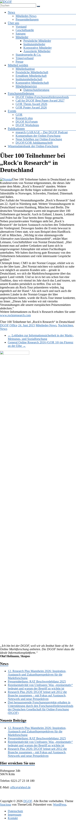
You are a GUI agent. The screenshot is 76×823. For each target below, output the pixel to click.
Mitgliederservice (26, 86)
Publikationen (16, 128)
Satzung (21, 33)
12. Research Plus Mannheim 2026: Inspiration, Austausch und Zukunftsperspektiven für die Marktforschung (37, 674)
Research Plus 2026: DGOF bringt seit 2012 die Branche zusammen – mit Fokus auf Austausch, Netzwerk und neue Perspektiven (37, 695)
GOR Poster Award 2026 (31, 107)
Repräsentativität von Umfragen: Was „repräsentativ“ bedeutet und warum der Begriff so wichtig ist (40, 686)
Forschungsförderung (21, 93)
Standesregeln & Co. (28, 54)
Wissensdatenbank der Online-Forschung (33, 146)
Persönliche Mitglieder (37, 40)
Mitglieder (22, 37)
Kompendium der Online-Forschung (38, 135)
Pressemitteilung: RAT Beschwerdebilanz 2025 (37, 681)
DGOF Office (8, 325)
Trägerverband (25, 58)
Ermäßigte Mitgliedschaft (31, 75)
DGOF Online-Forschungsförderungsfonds (42, 97)
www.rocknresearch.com (15, 315)
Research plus (24, 118)
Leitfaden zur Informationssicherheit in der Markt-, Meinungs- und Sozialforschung (41, 337)
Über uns (13, 23)
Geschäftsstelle (25, 30)
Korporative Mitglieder (37, 47)
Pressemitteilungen (27, 19)
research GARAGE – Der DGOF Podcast (42, 132)
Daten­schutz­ (15, 811)
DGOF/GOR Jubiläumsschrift (34, 142)
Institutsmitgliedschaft (29, 79)
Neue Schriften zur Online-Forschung (39, 139)
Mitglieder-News (26, 16)
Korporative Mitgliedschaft (32, 82)
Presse (19, 61)
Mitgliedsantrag (25, 68)
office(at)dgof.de (20, 787)
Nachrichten (65, 325)
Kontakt (13, 818)
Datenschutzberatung (36, 90)
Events (12, 111)
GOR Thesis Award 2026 (31, 104)
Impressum (14, 814)
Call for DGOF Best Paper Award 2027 (40, 100)
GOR (19, 114)
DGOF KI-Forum (27, 121)
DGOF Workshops (27, 125)
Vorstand (21, 26)
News (11, 12)
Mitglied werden (18, 65)
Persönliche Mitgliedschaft (32, 72)
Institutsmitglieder (34, 44)
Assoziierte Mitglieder (36, 51)
